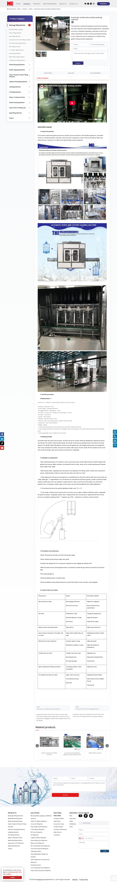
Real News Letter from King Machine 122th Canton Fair (88, 714)
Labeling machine (36, 851)
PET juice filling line (36, 832)
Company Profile (59, 818)
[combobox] (81, 838)
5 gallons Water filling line (38, 837)
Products (24, 9)
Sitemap (75, 879)
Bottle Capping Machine (17, 70)
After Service (57, 832)
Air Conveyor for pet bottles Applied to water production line (49, 753)
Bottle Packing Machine (16, 102)
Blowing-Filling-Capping (16, 29)
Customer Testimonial (60, 829)
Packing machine (36, 865)
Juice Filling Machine (14, 36)
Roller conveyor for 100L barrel (95, 753)
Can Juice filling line (37, 824)
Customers (57, 835)
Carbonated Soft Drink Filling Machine (20, 40)
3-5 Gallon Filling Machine (16, 50)
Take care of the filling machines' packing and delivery (88, 716)
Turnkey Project (58, 826)
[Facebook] (88, 4)
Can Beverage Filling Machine (17, 43)
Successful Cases (59, 824)
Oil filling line (35, 835)
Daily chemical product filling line (41, 870)
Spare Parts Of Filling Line (17, 108)
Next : (87, 708)
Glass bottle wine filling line (39, 826)
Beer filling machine (14, 46)
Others (31, 9)
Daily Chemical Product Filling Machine (18, 76)
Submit (65, 795)
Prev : (48, 708)
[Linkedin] (91, 4)
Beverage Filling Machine (17, 25)
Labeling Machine (15, 87)
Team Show (57, 821)
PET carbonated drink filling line (40, 846)
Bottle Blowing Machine (17, 65)
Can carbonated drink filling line (40, 867)
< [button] (37, 746)
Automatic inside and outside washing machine (47, 9)
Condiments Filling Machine (17, 60)
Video (71, 821)
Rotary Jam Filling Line (37, 843)
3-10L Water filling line (37, 829)
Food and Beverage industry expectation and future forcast (52, 716)
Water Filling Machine (15, 33)
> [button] (107, 746)
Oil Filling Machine (15, 92)
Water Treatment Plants (17, 97)
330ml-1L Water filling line (39, 821)
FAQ (70, 815)
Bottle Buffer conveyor (72, 753)
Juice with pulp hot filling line (39, 848)
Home (19, 9)
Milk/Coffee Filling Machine (16, 57)
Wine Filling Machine (15, 53)
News (71, 826)
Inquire (78, 63)
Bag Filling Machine (15, 113)
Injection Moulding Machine (18, 82)
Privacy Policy (83, 879)
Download (72, 818)
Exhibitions (103, 3)
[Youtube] (85, 4)
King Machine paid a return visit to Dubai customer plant (52, 714)
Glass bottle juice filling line (39, 840)
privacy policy (14, 872)
